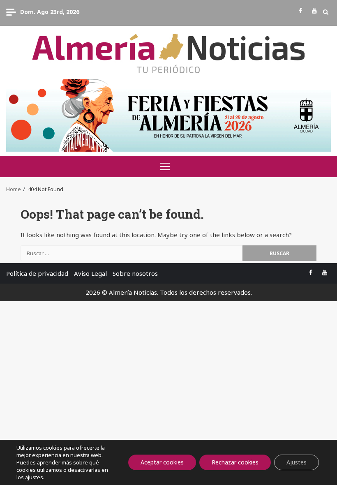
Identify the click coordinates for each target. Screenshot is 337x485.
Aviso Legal (90, 273)
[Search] (326, 12)
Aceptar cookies (162, 462)
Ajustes (296, 462)
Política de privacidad (37, 273)
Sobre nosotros (135, 273)
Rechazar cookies (235, 462)
